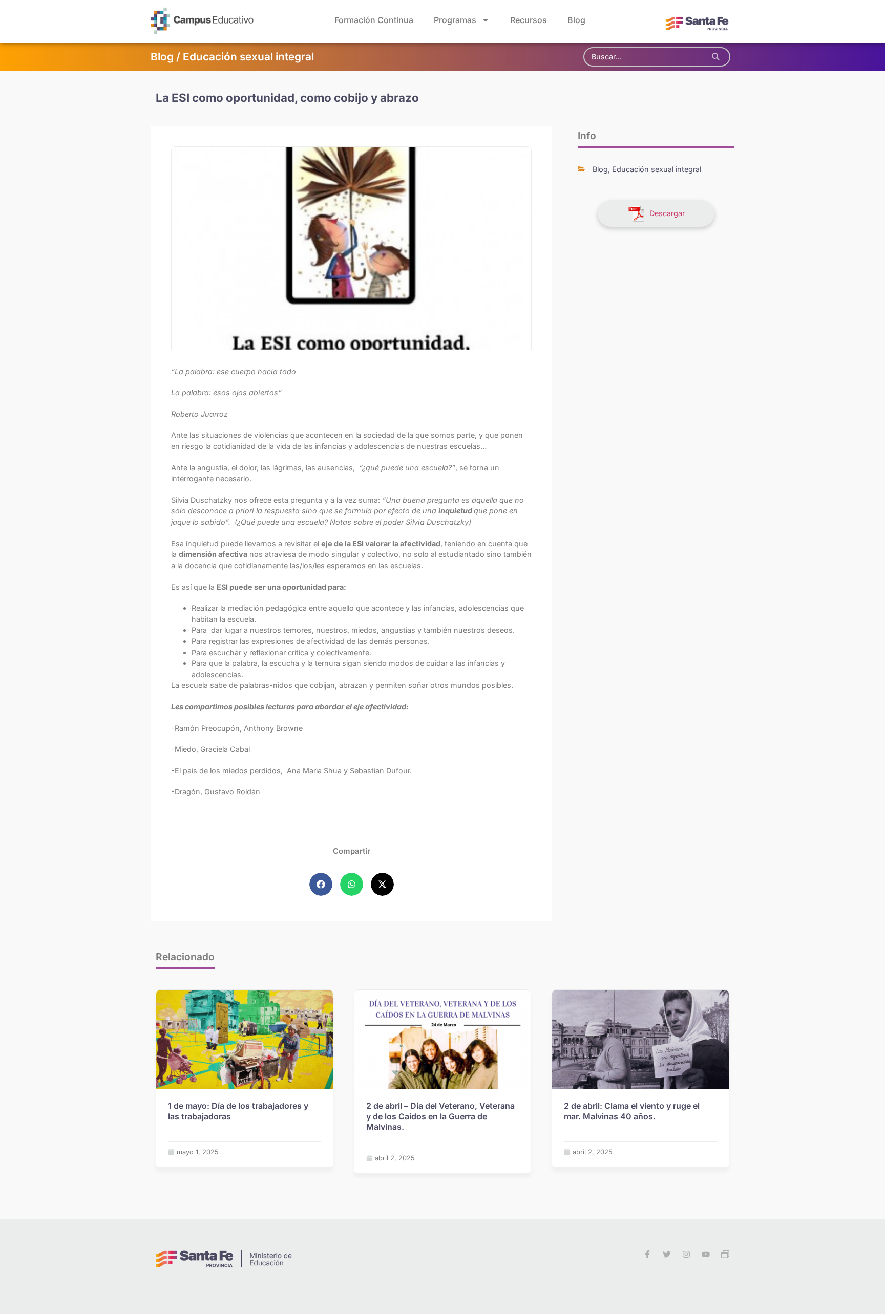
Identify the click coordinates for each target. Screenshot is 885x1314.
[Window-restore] (725, 1254)
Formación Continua (373, 20)
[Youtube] (706, 1254)
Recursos (528, 20)
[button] (320, 884)
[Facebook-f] (647, 1254)
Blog (576, 20)
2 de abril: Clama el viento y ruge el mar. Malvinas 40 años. (632, 1111)
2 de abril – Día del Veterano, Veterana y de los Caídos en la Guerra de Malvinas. (440, 1116)
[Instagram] (686, 1254)
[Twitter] (667, 1254)
